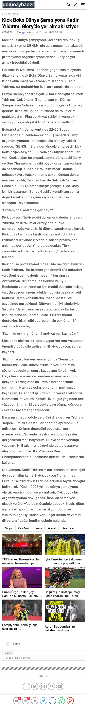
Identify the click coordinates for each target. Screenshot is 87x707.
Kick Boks (23, 528)
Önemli (52, 528)
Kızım (39, 528)
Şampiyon (68, 528)
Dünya (8, 528)
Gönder (7, 653)
